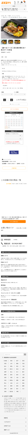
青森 (11, 360)
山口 (17, 383)
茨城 (23, 363)
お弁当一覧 (3, 16)
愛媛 (11, 386)
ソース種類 (16, 92)
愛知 (11, 374)
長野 (5, 372)
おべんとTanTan (16, 16)
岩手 (17, 360)
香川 (5, 386)
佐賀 (5, 388)
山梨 (23, 369)
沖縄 (17, 391)
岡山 (5, 383)
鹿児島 (11, 391)
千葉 (23, 366)
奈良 (5, 380)
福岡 (23, 386)
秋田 (5, 363)
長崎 (11, 388)
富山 (11, 372)
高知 (17, 386)
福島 (17, 363)
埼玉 (17, 366)
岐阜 (17, 374)
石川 (17, 372)
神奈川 (11, 369)
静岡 (5, 374)
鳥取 (17, 380)
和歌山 (11, 380)
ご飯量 (2, 92)
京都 (11, 377)
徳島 (23, 383)
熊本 (17, 388)
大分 (23, 388)
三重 (23, 374)
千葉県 (9, 16)
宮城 (23, 360)
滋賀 (5, 377)
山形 (11, 363)
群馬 (11, 366)
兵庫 (23, 377)
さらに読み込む (14, 221)
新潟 (17, 369)
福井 (23, 372)
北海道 (5, 360)
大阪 (17, 377)
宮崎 (5, 391)
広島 (11, 383)
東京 (5, 369)
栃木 (5, 366)
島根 (23, 380)
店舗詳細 (14, 168)
